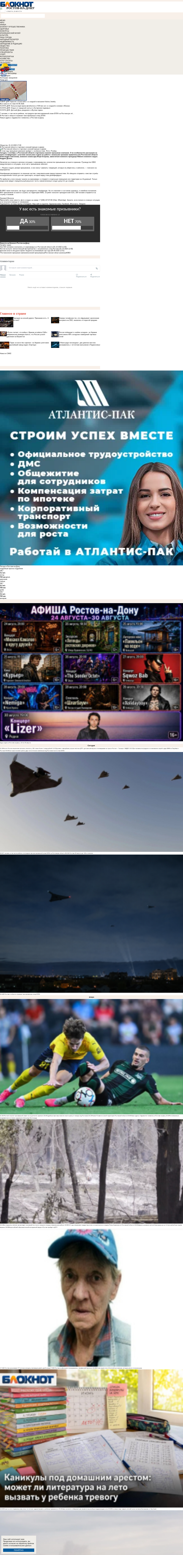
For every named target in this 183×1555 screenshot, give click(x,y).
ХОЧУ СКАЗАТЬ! (6, 61)
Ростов (3, 253)
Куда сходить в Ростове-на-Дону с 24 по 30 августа (15, 742)
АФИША (3, 25)
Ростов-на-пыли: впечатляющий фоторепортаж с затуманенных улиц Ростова (29, 249)
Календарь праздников (8, 78)
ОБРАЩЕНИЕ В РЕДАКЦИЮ (11, 44)
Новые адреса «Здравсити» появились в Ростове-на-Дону (148, 1115)
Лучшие (12, 275)
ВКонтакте (74, 204)
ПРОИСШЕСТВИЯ (7, 50)
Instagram (27, 204)
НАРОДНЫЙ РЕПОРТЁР (9, 39)
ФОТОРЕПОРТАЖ (7, 56)
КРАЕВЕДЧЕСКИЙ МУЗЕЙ (10, 33)
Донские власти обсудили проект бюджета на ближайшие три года (25, 251)
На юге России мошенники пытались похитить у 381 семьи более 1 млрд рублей (28, 748)
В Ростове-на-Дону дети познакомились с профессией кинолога (73, 1368)
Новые (3, 275)
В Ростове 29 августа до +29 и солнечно (80, 853)
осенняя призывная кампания (17, 253)
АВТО (2, 22)
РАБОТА (14, 65)
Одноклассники (55, 204)
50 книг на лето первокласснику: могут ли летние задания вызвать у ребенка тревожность (31, 1509)
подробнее (19, 569)
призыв (42, 253)
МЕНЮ (2, 20)
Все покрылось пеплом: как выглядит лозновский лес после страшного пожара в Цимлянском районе (33, 1225)
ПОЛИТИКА (4, 48)
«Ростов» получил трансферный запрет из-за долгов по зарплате (23, 1115)
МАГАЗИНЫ (12, 73)
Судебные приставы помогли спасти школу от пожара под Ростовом (67, 1115)
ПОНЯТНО (19, 1550)
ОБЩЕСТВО (4, 46)
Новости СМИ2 (5, 353)
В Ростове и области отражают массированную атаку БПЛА (21, 994)
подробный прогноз (7, 569)
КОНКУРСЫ (4, 31)
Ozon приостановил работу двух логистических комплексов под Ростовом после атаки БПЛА (36, 750)
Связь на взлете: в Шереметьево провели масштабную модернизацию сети (85, 1509)
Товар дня (4, 80)
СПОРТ (2, 54)
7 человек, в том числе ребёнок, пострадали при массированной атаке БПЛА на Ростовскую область (34, 853)
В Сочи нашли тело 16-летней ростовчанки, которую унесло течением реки (119, 1368)
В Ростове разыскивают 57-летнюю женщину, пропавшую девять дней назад (26, 1368)
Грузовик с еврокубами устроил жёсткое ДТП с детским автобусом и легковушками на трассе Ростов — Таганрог (90, 748)
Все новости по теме (8, 104)
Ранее (21, 275)
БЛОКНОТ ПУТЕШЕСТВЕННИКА (12, 27)
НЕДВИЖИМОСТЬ (7, 42)
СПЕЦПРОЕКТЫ (6, 52)
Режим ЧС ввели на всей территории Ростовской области (109, 1115)
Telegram (82, 204)
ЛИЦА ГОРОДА (6, 37)
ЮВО (68, 253)
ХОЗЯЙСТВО (5, 59)
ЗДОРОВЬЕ (4, 29)
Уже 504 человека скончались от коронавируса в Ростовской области (26, 247)
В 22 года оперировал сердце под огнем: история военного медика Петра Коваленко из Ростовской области (101, 1225)
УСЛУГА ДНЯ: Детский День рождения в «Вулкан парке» (21, 110)
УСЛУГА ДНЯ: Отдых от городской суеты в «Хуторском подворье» (25, 108)
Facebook (65, 204)
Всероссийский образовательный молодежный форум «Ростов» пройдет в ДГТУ (33, 1227)
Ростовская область (52, 253)
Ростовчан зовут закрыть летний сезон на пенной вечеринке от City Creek (134, 1509)
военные (63, 253)
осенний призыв (34, 253)
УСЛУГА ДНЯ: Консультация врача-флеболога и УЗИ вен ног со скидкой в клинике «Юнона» (35, 106)
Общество (4, 145)
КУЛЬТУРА (4, 35)
